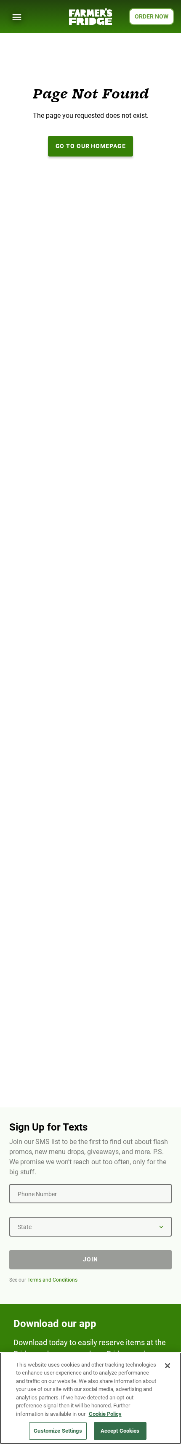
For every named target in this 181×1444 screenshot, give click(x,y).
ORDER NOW (151, 16)
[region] (90, 1398)
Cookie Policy (105, 1414)
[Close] (167, 1365)
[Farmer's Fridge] (90, 16)
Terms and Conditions (52, 1280)
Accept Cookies (120, 1431)
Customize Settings (58, 1431)
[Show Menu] (17, 17)
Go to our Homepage (91, 146)
